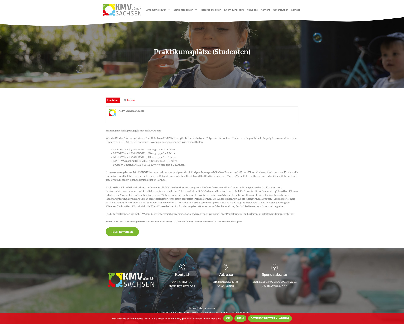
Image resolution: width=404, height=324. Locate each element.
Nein (240, 318)
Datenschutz (195, 308)
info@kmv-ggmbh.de (182, 286)
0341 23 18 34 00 (182, 282)
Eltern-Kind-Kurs (234, 10)
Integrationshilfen (211, 10)
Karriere (265, 10)
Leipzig (131, 100)
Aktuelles (252, 10)
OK (228, 318)
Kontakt (295, 10)
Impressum (210, 308)
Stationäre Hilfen (183, 10)
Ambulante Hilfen (156, 10)
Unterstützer (280, 10)
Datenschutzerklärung (270, 318)
